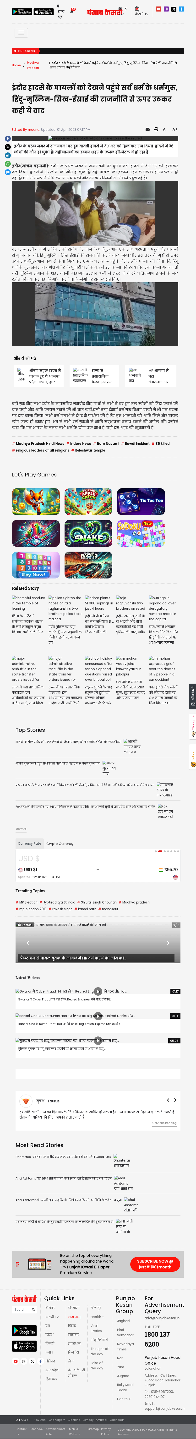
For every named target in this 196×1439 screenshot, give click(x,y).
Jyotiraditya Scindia (57, 902)
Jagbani (123, 1321)
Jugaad (123, 1376)
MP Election (27, 902)
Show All (21, 829)
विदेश (49, 1334)
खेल (71, 1361)
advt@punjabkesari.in (162, 1318)
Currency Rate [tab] (29, 843)
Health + (97, 1317)
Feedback (36, 1429)
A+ (175, 129)
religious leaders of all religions (40, 450)
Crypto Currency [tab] (60, 844)
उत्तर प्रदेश (52, 1370)
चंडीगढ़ (50, 1361)
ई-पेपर (49, 1308)
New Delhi (39, 1420)
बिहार (72, 1326)
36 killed (161, 443)
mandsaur (108, 909)
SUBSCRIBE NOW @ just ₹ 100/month (155, 1264)
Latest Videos (28, 977)
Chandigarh (57, 1420)
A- (165, 129)
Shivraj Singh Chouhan (97, 902)
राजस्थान (74, 1343)
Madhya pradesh (134, 902)
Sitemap (93, 1429)
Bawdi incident (135, 443)
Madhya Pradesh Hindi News (38, 443)
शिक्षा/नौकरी (99, 1340)
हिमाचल (51, 1379)
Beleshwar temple (88, 450)
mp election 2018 (31, 909)
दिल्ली (49, 1343)
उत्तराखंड (73, 1334)
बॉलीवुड (96, 1308)
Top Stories (30, 730)
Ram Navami (106, 443)
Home (16, 65)
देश (47, 1326)
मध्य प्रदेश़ (74, 1317)
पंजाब (49, 1352)
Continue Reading (32, 1123)
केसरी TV (52, 1317)
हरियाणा (73, 1308)
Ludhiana (74, 1420)
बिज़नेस (73, 1352)
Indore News (78, 443)
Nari (120, 1358)
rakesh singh (60, 909)
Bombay (88, 1420)
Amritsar (101, 1420)
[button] (28, 942)
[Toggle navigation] (21, 33)
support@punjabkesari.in (165, 1408)
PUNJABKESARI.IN (153, 1430)
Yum (120, 1367)
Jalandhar (117, 1420)
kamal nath (85, 909)
